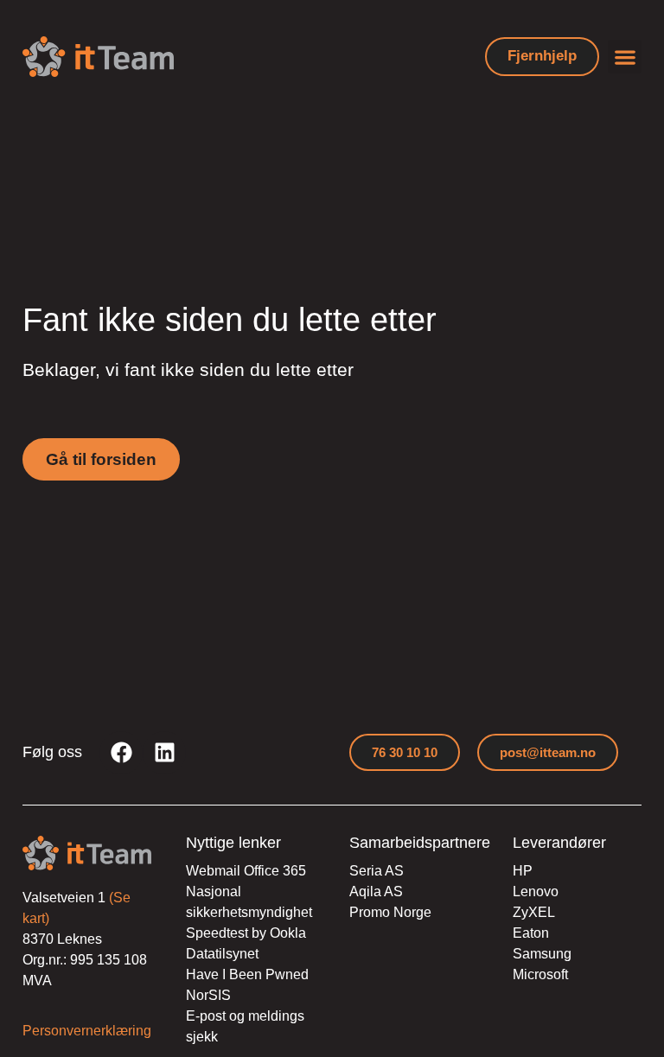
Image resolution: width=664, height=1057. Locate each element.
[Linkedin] (164, 752)
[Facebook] (121, 752)
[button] (625, 56)
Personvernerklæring (86, 1030)
